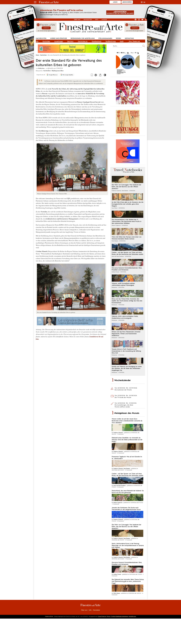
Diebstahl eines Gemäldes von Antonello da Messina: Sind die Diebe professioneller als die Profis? (127, 439)
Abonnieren (127, 2)
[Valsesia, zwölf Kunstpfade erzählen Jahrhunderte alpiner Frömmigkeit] (127, 278)
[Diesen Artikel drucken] (96, 75)
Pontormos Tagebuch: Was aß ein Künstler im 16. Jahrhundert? (127, 457)
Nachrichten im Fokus (82, 41)
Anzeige (104, 19)
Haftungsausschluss (58, 71)
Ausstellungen (58, 41)
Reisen (118, 38)
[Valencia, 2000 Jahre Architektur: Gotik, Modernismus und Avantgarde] (127, 311)
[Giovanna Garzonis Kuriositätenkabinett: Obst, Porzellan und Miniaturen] (127, 263)
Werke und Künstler (58, 38)
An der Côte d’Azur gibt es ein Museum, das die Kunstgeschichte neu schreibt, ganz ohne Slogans (127, 204)
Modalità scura (132, 616)
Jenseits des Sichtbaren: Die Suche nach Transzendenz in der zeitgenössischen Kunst (126, 509)
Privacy (108, 616)
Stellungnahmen (105, 38)
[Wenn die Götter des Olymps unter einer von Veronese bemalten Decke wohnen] (127, 232)
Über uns (77, 19)
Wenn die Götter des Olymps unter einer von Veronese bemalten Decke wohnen (126, 238)
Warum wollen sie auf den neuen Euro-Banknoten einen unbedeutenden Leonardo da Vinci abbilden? (127, 421)
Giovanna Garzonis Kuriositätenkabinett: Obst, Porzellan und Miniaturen (127, 269)
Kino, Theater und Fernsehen (134, 41)
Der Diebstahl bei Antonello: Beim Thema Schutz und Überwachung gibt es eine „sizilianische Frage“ (128, 581)
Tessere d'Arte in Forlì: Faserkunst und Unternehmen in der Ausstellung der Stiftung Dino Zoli (126, 351)
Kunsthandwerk (96, 41)
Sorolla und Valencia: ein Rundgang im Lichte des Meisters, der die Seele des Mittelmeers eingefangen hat (127, 368)
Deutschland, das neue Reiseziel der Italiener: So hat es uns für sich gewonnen (128, 492)
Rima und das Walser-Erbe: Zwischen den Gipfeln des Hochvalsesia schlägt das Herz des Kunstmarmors (127, 301)
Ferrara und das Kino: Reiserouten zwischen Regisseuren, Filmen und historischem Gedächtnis (126, 333)
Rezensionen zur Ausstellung (83, 38)
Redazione (41, 68)
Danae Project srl (102, 616)
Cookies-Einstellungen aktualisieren (119, 616)
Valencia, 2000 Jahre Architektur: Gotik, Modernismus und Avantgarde (125, 317)
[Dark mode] (105, 76)
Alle (37, 41)
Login (115, 2)
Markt (121, 41)
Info (96, 19)
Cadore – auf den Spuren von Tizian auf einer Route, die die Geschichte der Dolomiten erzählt (127, 253)
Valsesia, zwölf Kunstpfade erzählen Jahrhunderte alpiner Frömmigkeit (123, 284)
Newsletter (88, 19)
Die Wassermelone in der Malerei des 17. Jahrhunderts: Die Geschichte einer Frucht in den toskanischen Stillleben (126, 221)
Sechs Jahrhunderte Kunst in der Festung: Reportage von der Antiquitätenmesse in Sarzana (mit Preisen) (128, 545)
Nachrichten (41, 38)
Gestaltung (129, 38)
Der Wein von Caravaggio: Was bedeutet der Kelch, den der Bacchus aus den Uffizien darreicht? (126, 187)
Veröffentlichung (110, 41)
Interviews (70, 41)
